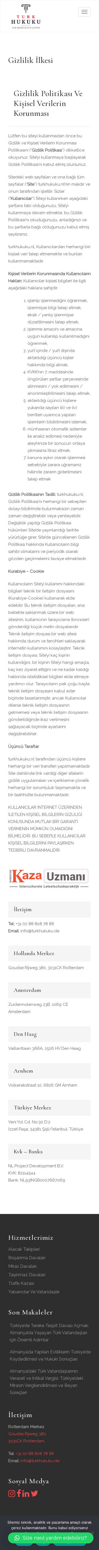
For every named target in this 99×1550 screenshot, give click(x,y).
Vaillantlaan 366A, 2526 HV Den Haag (44, 1048)
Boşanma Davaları (26, 1257)
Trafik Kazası (21, 1283)
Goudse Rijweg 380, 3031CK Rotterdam (46, 967)
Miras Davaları (22, 1266)
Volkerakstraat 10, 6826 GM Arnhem (42, 1085)
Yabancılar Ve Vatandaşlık (34, 1291)
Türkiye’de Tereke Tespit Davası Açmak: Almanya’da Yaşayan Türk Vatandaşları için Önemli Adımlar (49, 1332)
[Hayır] (92, 1532)
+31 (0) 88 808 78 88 (31, 923)
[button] (51, 1537)
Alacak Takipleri (24, 1249)
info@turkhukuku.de (33, 930)
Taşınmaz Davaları (26, 1274)
